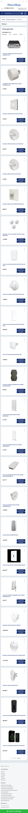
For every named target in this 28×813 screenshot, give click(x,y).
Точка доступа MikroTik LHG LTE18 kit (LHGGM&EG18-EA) (11, 505)
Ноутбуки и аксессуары (6, 785)
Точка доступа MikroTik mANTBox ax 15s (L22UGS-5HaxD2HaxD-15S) (14, 595)
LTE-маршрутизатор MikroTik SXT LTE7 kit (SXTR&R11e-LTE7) (12, 84)
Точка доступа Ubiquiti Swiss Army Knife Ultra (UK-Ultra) (14, 265)
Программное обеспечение (7, 798)
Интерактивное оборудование (8, 797)
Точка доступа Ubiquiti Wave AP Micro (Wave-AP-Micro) (13, 325)
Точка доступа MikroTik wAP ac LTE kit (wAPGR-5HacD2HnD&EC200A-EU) (13, 475)
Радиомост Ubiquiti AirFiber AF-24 (10, 685)
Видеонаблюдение (5, 800)
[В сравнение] (24, 38)
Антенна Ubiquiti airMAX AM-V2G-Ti (10, 534)
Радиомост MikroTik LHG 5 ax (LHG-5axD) (12, 173)
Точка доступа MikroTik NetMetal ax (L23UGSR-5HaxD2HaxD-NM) (13, 385)
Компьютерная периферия (7, 788)
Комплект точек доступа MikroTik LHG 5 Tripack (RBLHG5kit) (13, 234)
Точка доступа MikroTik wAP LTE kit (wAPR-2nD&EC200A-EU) (12, 445)
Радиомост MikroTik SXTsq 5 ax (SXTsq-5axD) (13, 113)
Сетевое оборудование (6, 795)
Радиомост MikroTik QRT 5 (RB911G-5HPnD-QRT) (13, 204)
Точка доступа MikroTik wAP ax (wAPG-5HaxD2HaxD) (11, 415)
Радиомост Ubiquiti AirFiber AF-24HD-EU (12, 625)
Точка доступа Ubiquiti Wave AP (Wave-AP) (12, 354)
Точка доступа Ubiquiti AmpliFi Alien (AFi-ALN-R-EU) (14, 715)
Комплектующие (4, 791)
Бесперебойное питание (6, 793)
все (15, 758)
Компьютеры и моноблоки (7, 786)
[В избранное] (24, 40)
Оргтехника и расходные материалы (9, 790)
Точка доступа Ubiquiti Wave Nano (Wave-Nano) (13, 294)
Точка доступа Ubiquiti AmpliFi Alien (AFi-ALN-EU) (14, 745)
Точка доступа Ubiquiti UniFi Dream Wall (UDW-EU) (14, 565)
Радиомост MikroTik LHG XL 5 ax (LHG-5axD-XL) (13, 143)
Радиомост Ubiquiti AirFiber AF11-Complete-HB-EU (14, 655)
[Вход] (26, 1)
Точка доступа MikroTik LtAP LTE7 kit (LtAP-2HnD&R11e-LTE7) (12, 54)
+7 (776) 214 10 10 (9, 8)
